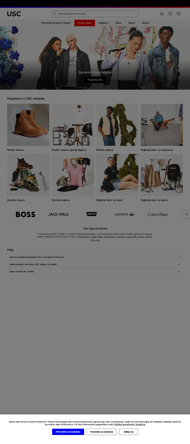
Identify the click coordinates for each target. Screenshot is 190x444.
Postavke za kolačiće (101, 431)
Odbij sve (129, 431)
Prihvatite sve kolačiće (68, 431)
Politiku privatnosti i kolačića (129, 424)
